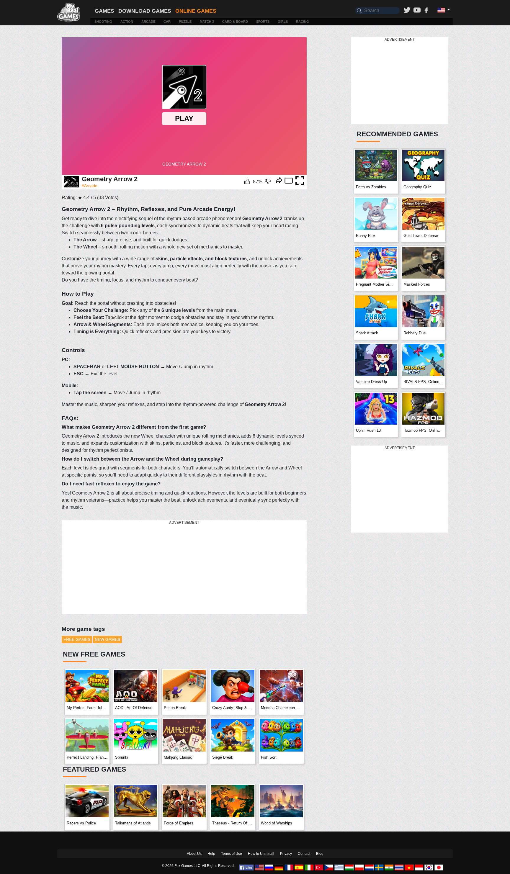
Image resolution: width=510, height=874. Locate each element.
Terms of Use (231, 854)
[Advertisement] (184, 567)
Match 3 (207, 21)
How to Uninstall (261, 854)
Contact (304, 854)
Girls (283, 21)
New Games (107, 639)
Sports (262, 21)
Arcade (148, 21)
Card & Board (235, 21)
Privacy (286, 854)
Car (167, 21)
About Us (194, 854)
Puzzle (185, 21)
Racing (302, 21)
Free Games (76, 639)
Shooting (103, 21)
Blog (319, 854)
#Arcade (89, 185)
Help (211, 854)
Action (126, 21)
